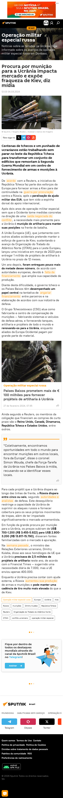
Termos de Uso (24, 740)
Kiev (57, 599)
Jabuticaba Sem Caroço (31, 712)
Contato (37, 740)
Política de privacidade (13, 744)
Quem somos (8, 740)
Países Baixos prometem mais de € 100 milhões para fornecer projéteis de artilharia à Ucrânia (31, 395)
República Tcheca (48, 606)
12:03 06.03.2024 (11, 91)
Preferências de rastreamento (17, 757)
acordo (11, 181)
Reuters (6, 612)
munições (17, 606)
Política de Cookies (36, 744)
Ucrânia (47, 599)
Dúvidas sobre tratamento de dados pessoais (25, 749)
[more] (57, 405)
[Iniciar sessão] (51, 23)
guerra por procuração (38, 192)
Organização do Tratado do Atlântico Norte (32, 612)
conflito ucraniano (20, 618)
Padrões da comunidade (14, 753)
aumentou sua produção (41, 581)
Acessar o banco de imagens (40, 131)
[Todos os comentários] (5, 793)
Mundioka (8, 712)
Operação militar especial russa (25, 386)
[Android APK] (11, 767)
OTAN (5, 618)
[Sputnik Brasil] (10, 24)
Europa (37, 599)
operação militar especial (42, 618)
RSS (29, 753)
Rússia (6, 606)
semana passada (17, 545)
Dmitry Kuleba (31, 606)
